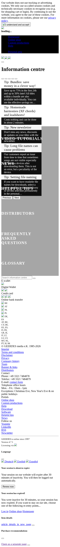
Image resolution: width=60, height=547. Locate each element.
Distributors (7, 370)
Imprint (5, 349)
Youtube (5, 424)
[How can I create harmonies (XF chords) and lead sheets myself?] (6, 78)
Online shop (7, 400)
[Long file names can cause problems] (12, 78)
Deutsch (8, 461)
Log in (4, 511)
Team (4, 364)
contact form (16, 382)
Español (33, 461)
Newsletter (7, 433)
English (21, 461)
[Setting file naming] (16, 78)
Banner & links (9, 367)
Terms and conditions (12, 352)
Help (3, 406)
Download (6, 409)
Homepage (28, 511)
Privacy (5, 358)
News (4, 418)
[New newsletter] (9, 78)
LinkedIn (6, 427)
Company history (10, 361)
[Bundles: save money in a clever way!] (2, 78)
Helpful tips (7, 415)
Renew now (8, 486)
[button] (9, 48)
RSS (3, 430)
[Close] (2, 61)
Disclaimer (7, 355)
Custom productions (11, 403)
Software (6, 412)
